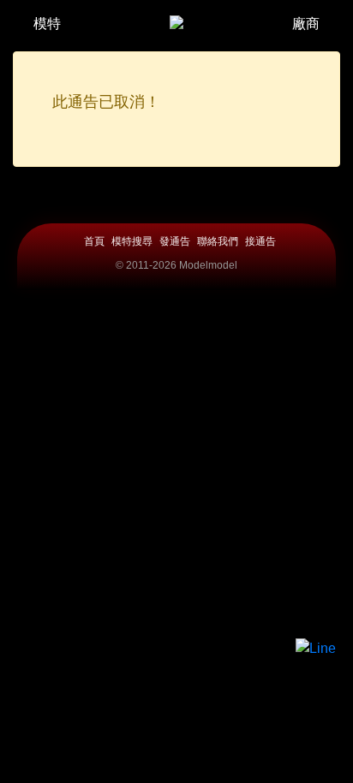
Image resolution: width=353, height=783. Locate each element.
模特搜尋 (132, 241)
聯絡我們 (217, 241)
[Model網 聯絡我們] (316, 648)
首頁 (94, 241)
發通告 (174, 241)
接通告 (260, 241)
